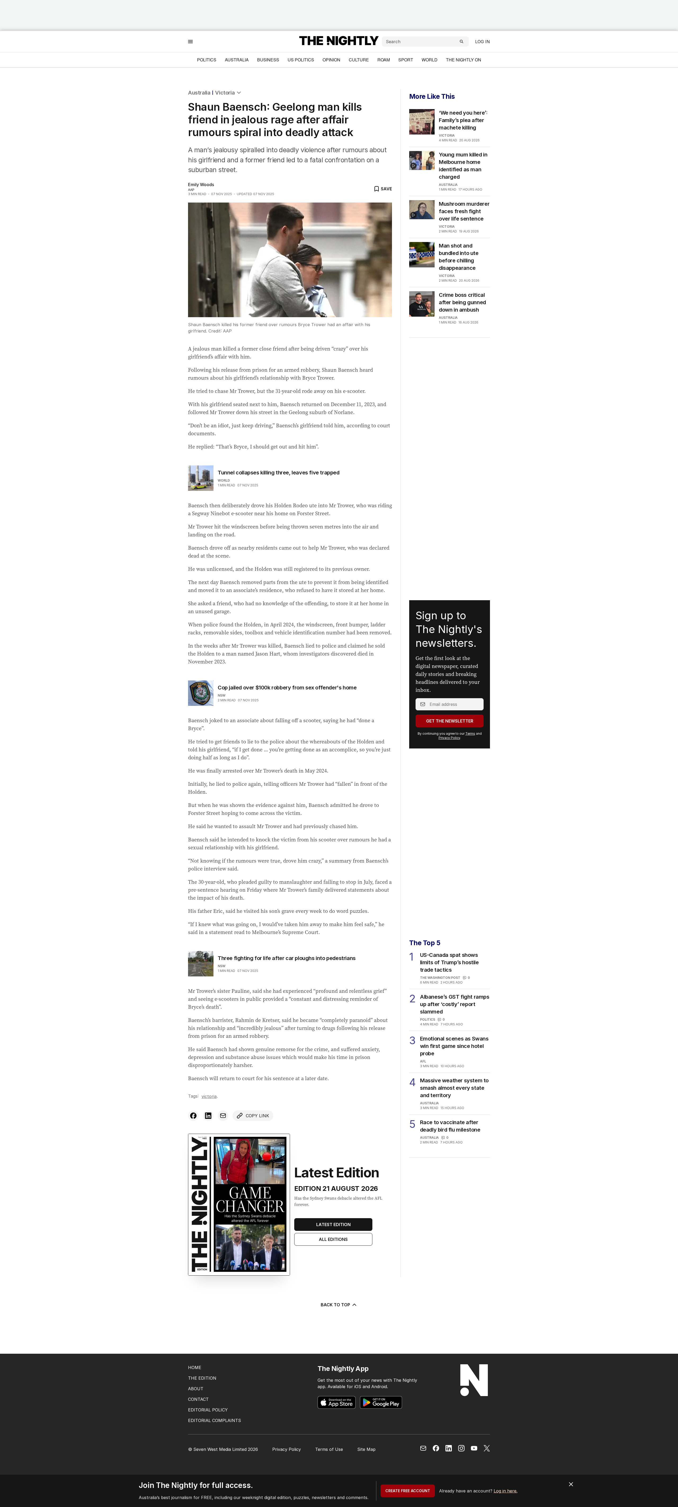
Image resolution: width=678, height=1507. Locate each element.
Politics (206, 60)
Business (268, 60)
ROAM (383, 60)
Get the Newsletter (449, 721)
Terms (470, 733)
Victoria (225, 92)
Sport (405, 60)
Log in (482, 41)
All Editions (333, 1239)
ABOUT (195, 1388)
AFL (423, 1061)
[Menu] (190, 41)
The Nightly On (463, 60)
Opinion (331, 60)
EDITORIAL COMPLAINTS (214, 1420)
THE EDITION (202, 1378)
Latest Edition (333, 1224)
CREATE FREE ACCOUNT (407, 1490)
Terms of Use (329, 1449)
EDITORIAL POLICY (208, 1409)
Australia (237, 60)
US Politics (301, 60)
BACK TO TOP (335, 1304)
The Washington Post (440, 978)
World (430, 60)
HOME (194, 1367)
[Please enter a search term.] (461, 41)
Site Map (366, 1449)
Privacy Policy (449, 738)
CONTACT (198, 1399)
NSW (221, 695)
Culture (359, 60)
